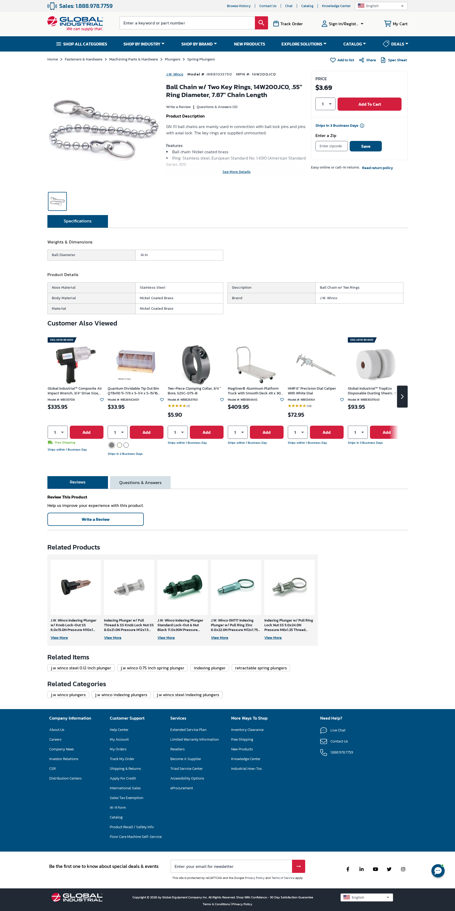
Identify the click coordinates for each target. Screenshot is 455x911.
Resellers (177, 749)
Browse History (239, 5)
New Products (242, 749)
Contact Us (267, 5)
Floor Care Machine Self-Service (136, 836)
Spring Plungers (201, 59)
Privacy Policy (255, 878)
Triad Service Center (186, 768)
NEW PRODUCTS (249, 44)
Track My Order (122, 759)
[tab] (77, 221)
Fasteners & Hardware (83, 59)
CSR (52, 768)
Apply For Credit (123, 778)
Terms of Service (282, 878)
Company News (61, 749)
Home (52, 59)
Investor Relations (63, 759)
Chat (289, 5)
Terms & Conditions (217, 904)
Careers (55, 739)
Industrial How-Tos (246, 768)
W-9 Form (118, 807)
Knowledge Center (336, 5)
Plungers (172, 59)
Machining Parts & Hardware (133, 59)
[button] (381, 6)
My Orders (118, 749)
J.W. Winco (174, 74)
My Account (119, 739)
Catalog (307, 5)
